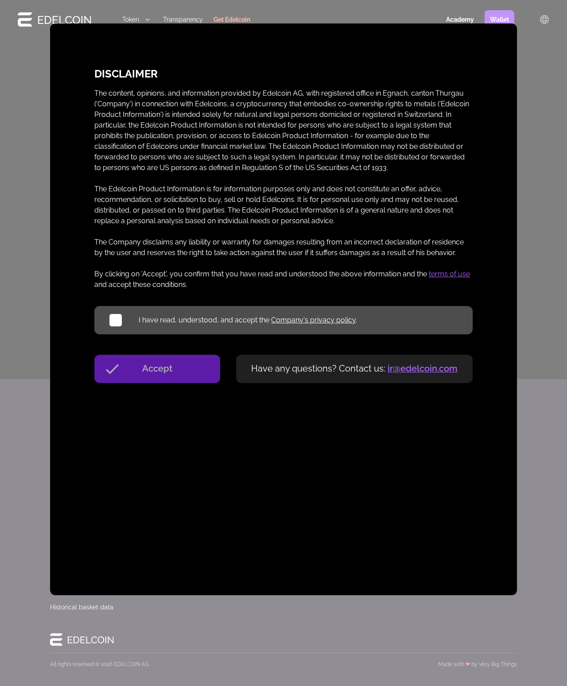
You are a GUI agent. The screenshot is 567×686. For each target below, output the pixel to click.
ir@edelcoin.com (423, 368)
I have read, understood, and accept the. (248, 320)
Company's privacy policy (313, 320)
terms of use (449, 274)
